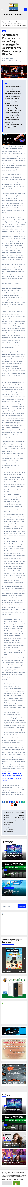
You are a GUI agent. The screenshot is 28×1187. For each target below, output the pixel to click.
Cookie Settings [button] (7, 1183)
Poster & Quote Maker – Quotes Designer (12, 1144)
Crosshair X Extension (11, 891)
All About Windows (13, 14)
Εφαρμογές (8, 1140)
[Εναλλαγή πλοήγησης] (2, 9)
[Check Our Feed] (16, 1184)
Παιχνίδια (10, 888)
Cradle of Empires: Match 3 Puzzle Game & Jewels (13, 1161)
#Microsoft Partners (9, 61)
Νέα (4, 31)
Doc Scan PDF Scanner (11, 873)
